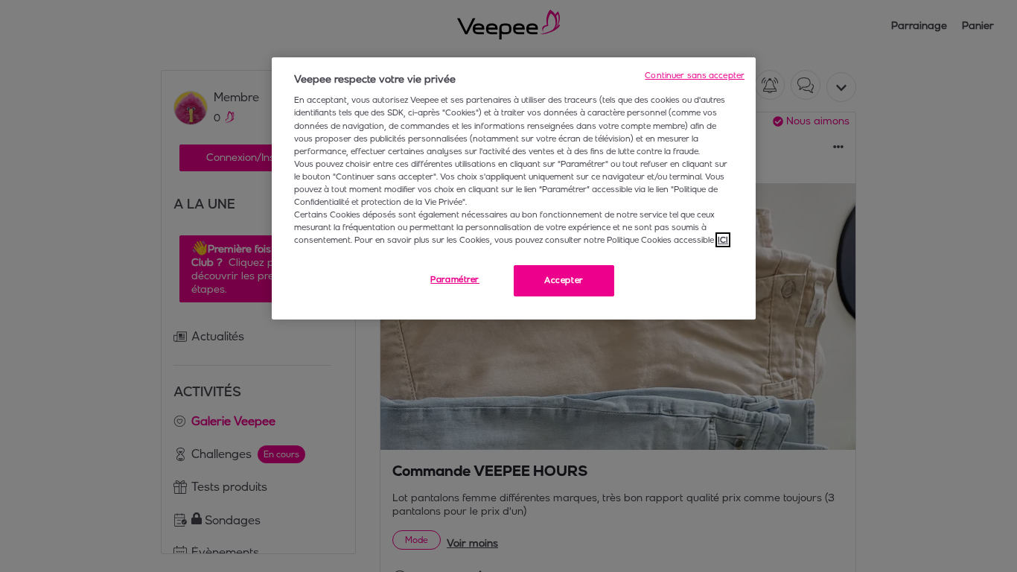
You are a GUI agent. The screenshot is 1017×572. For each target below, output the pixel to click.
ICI (723, 240)
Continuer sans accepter (695, 75)
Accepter (564, 280)
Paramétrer (454, 279)
